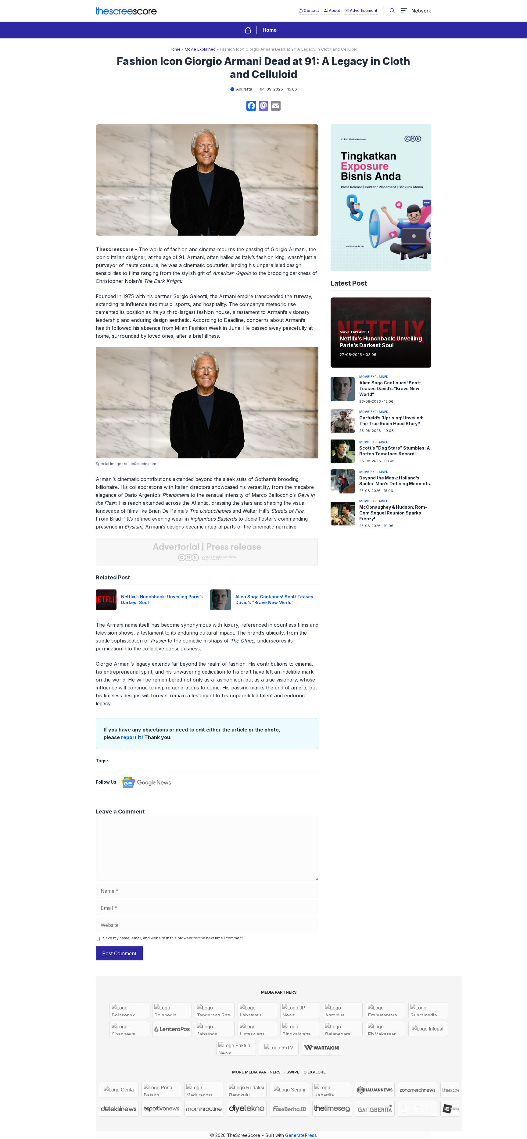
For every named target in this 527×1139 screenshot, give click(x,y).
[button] (392, 11)
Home (270, 30)
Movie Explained (200, 49)
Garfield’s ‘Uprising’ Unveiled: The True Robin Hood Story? (391, 420)
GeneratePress (301, 1135)
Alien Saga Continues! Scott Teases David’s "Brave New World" (274, 599)
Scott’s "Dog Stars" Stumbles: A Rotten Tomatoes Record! (394, 450)
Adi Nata (244, 89)
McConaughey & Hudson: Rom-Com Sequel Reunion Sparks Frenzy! (393, 512)
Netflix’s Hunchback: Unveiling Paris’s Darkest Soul (381, 341)
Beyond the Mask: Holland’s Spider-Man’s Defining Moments (394, 480)
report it (131, 737)
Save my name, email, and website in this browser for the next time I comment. (173, 938)
